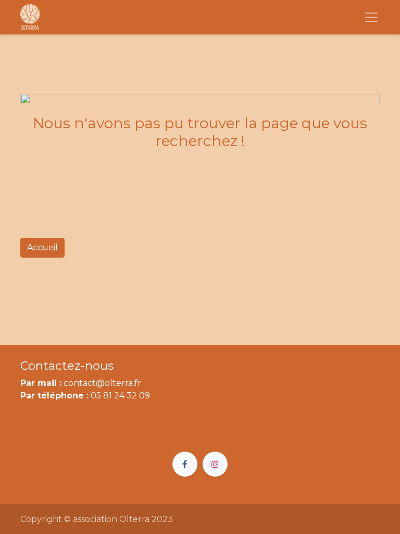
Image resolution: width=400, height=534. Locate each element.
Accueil (42, 247)
